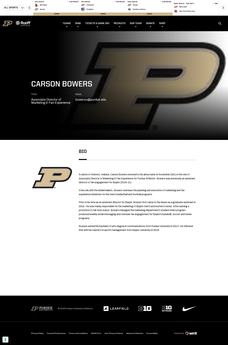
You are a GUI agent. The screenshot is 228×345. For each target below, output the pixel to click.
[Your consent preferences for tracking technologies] (5, 340)
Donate (150, 23)
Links (56, 14)
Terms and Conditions (78, 333)
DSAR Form (96, 333)
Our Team (136, 23)
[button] (29, 7)
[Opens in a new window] (116, 308)
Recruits (119, 23)
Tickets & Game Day (97, 23)
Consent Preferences (56, 333)
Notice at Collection (134, 333)
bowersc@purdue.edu (90, 99)
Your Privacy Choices (113, 333)
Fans (78, 23)
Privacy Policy (37, 333)
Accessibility (152, 333)
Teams (67, 23)
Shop (162, 23)
